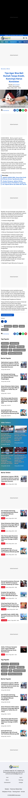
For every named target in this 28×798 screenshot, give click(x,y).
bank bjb (4, 347)
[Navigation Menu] (26, 38)
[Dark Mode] (23, 38)
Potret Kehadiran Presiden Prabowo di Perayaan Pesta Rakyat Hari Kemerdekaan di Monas (20, 459)
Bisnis (6, 42)
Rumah (22, 326)
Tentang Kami (16, 791)
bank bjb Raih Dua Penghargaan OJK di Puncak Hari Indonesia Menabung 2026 (10, 411)
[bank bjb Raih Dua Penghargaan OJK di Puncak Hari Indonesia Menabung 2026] (23, 412)
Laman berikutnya (7, 315)
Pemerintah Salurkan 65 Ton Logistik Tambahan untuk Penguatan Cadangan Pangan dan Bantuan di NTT (7, 459)
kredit (15, 326)
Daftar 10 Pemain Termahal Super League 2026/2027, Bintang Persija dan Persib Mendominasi (9, 649)
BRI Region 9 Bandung (15, 353)
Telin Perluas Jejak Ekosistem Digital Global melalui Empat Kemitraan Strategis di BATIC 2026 (9, 400)
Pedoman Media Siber (16, 789)
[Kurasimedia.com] (5, 38)
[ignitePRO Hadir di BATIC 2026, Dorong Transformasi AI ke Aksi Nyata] (23, 617)
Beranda (3, 69)
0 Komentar (5, 110)
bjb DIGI (4, 350)
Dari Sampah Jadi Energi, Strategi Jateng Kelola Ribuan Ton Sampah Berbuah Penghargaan (9, 376)
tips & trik (4, 329)
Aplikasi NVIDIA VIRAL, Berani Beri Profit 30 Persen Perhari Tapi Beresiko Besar (14, 178)
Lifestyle (4, 609)
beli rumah (8, 326)
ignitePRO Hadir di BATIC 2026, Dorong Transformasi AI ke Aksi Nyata (10, 616)
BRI (10, 350)
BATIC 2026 (20, 347)
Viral (2, 42)
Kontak (23, 791)
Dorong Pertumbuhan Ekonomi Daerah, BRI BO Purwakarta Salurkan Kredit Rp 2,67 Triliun (10, 582)
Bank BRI (12, 347)
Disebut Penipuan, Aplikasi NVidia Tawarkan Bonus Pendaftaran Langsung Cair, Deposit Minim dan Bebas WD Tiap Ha (14, 182)
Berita (3, 518)
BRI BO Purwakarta (19, 350)
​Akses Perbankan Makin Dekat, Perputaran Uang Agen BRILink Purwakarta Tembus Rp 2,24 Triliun (10, 388)
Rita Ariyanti (16, 84)
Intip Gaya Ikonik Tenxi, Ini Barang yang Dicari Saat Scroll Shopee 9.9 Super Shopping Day (10, 605)
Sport (20, 42)
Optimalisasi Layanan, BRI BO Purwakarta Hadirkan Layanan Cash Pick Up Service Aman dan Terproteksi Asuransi (10, 364)
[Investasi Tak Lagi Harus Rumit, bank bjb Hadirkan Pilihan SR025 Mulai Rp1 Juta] (23, 594)
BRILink (4, 353)
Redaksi (7, 789)
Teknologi (4, 620)
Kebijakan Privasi (6, 791)
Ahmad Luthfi (14, 343)
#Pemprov (5, 343)
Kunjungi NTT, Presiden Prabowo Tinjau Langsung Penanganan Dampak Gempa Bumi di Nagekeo (6, 438)
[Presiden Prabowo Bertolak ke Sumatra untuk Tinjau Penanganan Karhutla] (21, 429)
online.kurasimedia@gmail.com (14, 774)
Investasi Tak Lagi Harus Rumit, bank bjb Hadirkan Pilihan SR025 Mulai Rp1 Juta (9, 593)
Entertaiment (13, 42)
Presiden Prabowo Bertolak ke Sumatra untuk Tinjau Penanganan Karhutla (20, 437)
